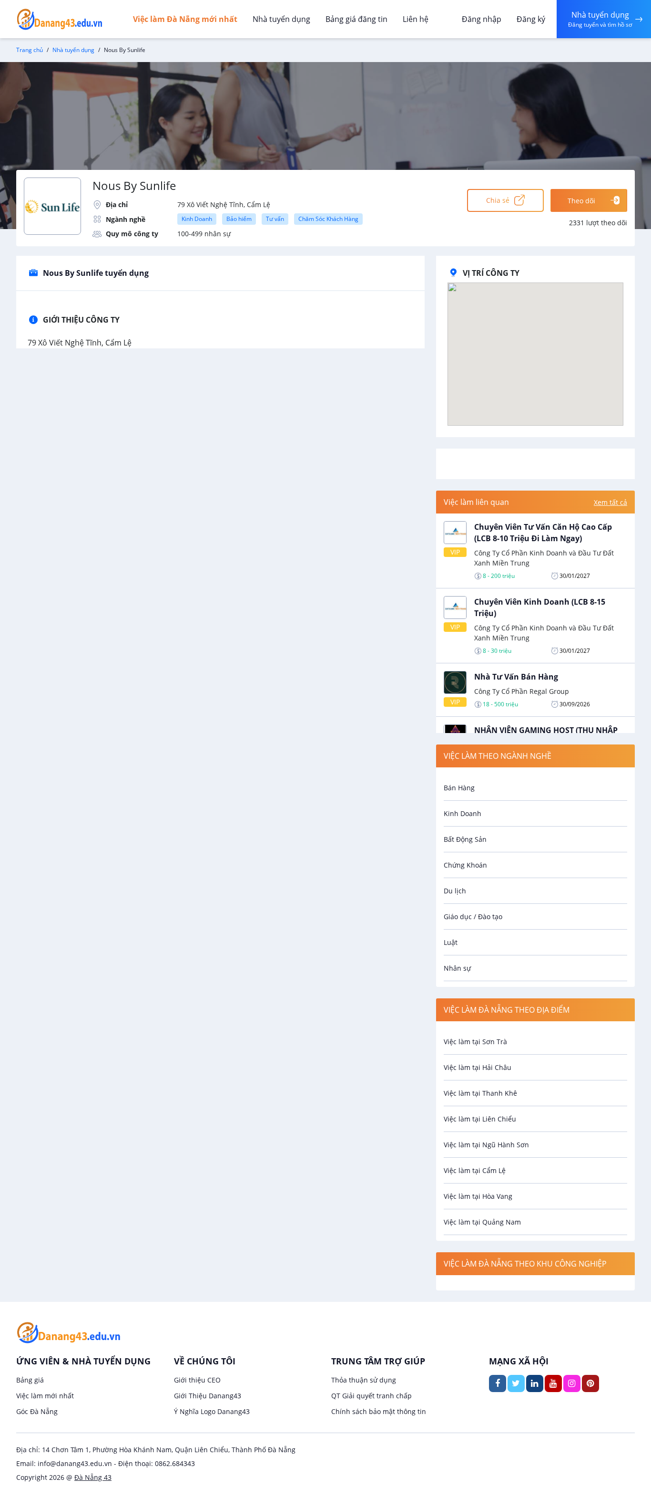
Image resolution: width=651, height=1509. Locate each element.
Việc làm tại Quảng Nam (482, 1221)
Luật (451, 942)
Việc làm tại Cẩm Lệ (475, 1170)
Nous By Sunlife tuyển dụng (96, 273)
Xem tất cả (610, 502)
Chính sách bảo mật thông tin (378, 1411)
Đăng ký (531, 19)
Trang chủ (29, 50)
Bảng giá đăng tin (356, 19)
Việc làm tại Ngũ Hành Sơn (486, 1144)
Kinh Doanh (197, 219)
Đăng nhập (481, 19)
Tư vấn (275, 219)
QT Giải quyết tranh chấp (371, 1395)
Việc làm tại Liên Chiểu (480, 1118)
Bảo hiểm (239, 219)
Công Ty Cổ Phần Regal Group (521, 691)
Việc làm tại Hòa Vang (478, 1196)
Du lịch (455, 890)
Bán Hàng (459, 787)
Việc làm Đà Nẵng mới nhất (185, 19)
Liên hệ (415, 19)
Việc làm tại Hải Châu (477, 1067)
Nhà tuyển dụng (281, 19)
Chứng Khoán (465, 865)
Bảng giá (30, 1379)
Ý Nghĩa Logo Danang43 (212, 1411)
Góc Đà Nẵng (37, 1411)
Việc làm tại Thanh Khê (480, 1093)
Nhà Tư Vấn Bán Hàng (516, 676)
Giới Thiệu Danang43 (207, 1395)
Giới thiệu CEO (197, 1379)
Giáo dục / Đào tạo (473, 916)
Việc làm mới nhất (45, 1395)
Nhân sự (457, 968)
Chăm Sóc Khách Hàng (328, 219)
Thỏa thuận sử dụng (363, 1379)
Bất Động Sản (465, 839)
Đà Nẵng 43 (93, 1477)
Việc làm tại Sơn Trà (475, 1041)
